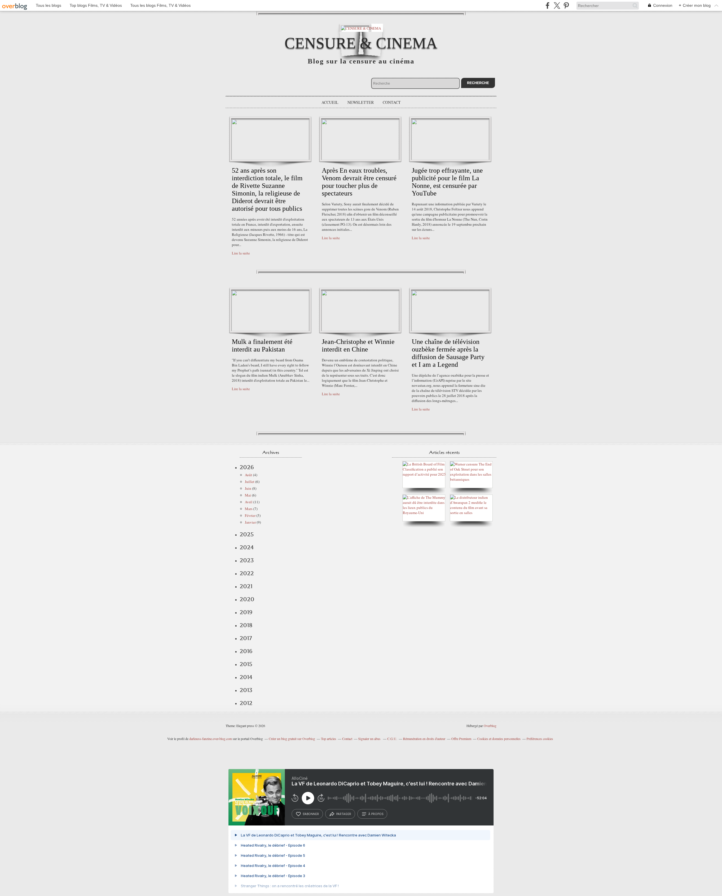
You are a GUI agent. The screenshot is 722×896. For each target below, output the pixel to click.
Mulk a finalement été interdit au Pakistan (262, 345)
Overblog (490, 725)
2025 (247, 534)
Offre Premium (461, 738)
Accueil (330, 102)
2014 (246, 677)
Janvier (250, 522)
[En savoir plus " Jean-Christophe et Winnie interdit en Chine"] (360, 329)
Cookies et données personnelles (499, 738)
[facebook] (547, 5)
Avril (248, 501)
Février (250, 515)
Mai (248, 495)
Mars (248, 508)
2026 (247, 467)
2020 (247, 599)
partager (343, 814)
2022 (247, 573)
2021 (246, 586)
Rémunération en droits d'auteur (424, 738)
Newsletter (360, 102)
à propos (375, 814)
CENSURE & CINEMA (361, 43)
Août (248, 474)
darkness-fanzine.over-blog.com (210, 738)
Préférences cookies (540, 738)
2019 (246, 612)
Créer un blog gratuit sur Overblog (292, 738)
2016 (246, 651)
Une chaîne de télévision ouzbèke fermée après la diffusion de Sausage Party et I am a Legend (448, 353)
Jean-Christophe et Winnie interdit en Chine (358, 345)
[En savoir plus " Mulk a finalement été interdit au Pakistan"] (270, 329)
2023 (247, 560)
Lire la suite (241, 253)
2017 (246, 638)
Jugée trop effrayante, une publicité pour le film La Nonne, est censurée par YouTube (447, 182)
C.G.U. (392, 738)
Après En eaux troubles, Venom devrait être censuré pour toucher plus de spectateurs (359, 182)
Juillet (249, 481)
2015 (246, 664)
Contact (392, 102)
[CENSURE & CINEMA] (361, 28)
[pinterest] (566, 5)
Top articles (328, 738)
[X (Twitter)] (556, 5)
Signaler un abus (369, 738)
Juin (248, 488)
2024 (247, 547)
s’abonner (311, 814)
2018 (246, 625)
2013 (246, 690)
